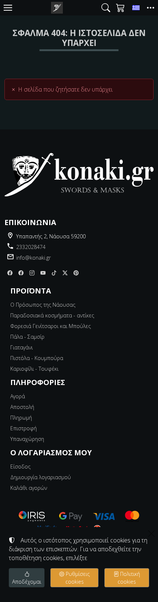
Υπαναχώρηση (27, 438)
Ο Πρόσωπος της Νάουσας (42, 304)
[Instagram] (32, 272)
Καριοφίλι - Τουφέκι (34, 368)
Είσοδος (20, 466)
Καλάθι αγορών (28, 487)
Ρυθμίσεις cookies (77, 577)
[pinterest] (76, 272)
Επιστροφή (23, 428)
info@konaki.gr (33, 257)
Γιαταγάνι (21, 347)
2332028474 (31, 246)
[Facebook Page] (9, 272)
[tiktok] (54, 272)
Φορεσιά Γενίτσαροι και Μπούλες (50, 326)
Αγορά (17, 396)
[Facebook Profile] (21, 272)
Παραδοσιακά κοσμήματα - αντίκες (52, 315)
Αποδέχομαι (26, 581)
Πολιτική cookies (129, 577)
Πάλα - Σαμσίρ (27, 336)
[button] (105, 7)
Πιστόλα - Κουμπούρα (36, 358)
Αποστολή (22, 406)
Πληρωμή (21, 417)
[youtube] (43, 272)
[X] (65, 272)
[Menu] (7, 7)
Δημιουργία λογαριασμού (40, 477)
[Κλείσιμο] (151, 533)
